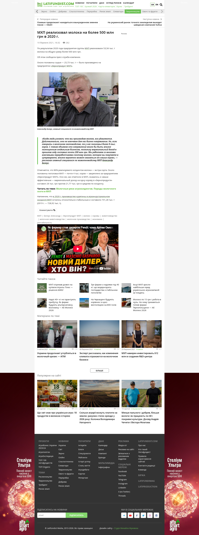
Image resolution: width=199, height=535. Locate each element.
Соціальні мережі (124, 466)
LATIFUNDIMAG (146, 480)
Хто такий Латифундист (144, 450)
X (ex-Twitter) (124, 491)
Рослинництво (45, 476)
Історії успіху (84, 461)
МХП (87, 48)
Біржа (141, 475)
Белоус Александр (52, 216)
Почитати (84, 441)
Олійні (53, 11)
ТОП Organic (44, 467)
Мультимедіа (106, 463)
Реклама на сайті (126, 449)
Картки (81, 473)
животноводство (109, 216)
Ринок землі (105, 11)
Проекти (44, 441)
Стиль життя (84, 465)
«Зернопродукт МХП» (61, 65)
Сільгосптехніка (76, 11)
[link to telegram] (124, 515)
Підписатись (76, 515)
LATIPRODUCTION (147, 486)
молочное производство (78, 219)
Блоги (91, 409)
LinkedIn (122, 487)
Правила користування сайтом (144, 459)
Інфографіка (104, 467)
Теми (42, 472)
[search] (161, 4)
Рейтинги (82, 457)
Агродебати (83, 469)
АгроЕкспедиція (46, 456)
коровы (95, 216)
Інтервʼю (82, 445)
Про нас (142, 445)
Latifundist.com (148, 441)
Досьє (101, 449)
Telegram (122, 479)
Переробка (92, 11)
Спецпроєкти (52, 409)
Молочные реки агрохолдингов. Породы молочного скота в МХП (76, 190)
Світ (60, 449)
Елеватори (118, 11)
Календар (102, 445)
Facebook (122, 471)
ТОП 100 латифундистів (45, 461)
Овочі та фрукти (149, 11)
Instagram (123, 483)
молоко (86, 216)
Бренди (101, 457)
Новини (52, 349)
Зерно (44, 11)
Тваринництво (133, 11)
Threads (122, 495)
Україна (62, 445)
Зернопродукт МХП (72, 216)
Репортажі (83, 477)
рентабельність (44, 222)
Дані (101, 441)
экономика (97, 219)
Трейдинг (43, 485)
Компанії (102, 453)
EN (157, 4)
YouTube (122, 475)
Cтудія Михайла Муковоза (126, 528)
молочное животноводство (52, 219)
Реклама (123, 441)
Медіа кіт (122, 445)
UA (152, 4)
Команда (142, 469)
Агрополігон (44, 452)
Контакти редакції (146, 465)
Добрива (62, 11)
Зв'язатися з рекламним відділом (124, 456)
